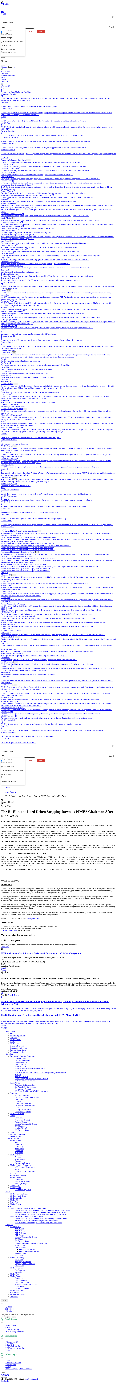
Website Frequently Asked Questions (18, 1369)
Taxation (18, 1108)
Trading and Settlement (23, 1110)
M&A (17, 1169)
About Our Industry (17, 1258)
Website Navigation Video (14, 1332)
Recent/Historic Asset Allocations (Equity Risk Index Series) (36, 1221)
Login (5, 67)
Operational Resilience (23, 1103)
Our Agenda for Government (25, 1087)
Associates (18, 1272)
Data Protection (20, 1064)
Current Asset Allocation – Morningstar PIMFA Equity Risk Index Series (41, 1218)
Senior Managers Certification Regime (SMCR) (32, 1079)
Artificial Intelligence (22, 1095)
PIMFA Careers (20, 1253)
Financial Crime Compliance (25, 1171)
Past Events (19, 1153)
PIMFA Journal (15, 1204)
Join (4, 14)
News (3, 77)
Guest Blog (14, 1202)
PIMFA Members (21, 1247)
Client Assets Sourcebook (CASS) (27, 1097)
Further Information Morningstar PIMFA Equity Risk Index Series (38, 1223)
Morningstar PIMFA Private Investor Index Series (28, 1208)
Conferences (19, 1144)
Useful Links (19, 1266)
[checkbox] (12, 33)
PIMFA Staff (19, 1229)
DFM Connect (20, 1126)
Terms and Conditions (13, 1363)
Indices (3, 79)
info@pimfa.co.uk (31, 1379)
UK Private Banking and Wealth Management (31, 1091)
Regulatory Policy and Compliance (22, 1056)
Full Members (20, 1270)
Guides (12, 1132)
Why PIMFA (5, 71)
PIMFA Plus (14, 1044)
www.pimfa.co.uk (33, 919)
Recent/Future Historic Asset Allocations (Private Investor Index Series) (40, 1212)
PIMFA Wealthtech (17, 1114)
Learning (4, 968)
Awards (17, 1142)
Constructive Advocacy (18, 1048)
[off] (2, 57)
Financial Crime (20, 1066)
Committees (19, 1118)
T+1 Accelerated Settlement (25, 1105)
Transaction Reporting (23, 1112)
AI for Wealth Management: (25, 1167)
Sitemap (8, 1367)
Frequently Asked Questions (25, 1264)
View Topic (5, 947)
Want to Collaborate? (17, 1295)
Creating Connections (18, 1050)
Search (41, 31)
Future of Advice (21, 1071)
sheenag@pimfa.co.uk (9, 930)
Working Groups (21, 1122)
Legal (7, 1361)
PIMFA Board (20, 1231)
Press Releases (10, 792)
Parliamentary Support (23, 1089)
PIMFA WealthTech (17, 1290)
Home (7, 788)
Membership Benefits (17, 1036)
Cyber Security (20, 1099)
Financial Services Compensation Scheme (30, 1068)
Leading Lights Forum (23, 1128)
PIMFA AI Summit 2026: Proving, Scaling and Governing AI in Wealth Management (41, 953)
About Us (4, 82)
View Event (5, 972)
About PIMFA (15, 1227)
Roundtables (19, 1149)
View (3, 993)
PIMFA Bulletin (16, 1198)
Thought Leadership (17, 1134)
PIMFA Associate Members (29, 1251)
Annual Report (20, 1245)
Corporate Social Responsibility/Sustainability (31, 1243)
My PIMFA (9, 1344)
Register (6, 4)
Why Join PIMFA (11, 1342)
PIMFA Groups (15, 1040)
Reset (30, 31)
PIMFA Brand (10, 1365)
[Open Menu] (2, 1303)
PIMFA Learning (16, 1155)
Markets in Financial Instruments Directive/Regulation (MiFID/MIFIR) (40, 1073)
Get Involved (15, 1186)
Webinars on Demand (22, 1163)
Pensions (18, 1075)
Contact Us (14, 1297)
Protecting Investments (23, 1262)
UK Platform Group (22, 1130)
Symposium (19, 1151)
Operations (14, 1093)
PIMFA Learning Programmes (21, 1165)
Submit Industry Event (23, 1190)
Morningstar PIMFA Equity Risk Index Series (26, 1216)
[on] (4, 57)
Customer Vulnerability (23, 1060)
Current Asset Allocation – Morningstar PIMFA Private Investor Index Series (42, 1210)
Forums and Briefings (22, 1120)
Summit (4, 970)
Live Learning (20, 1159)
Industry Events (15, 1188)
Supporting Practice (17, 1052)
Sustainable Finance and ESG (25, 1081)
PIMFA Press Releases (18, 1196)
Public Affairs (15, 1083)
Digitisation (19, 1101)
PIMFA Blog (14, 1200)
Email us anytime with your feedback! (31, 1317)
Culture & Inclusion (22, 1062)
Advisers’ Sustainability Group (26, 1124)
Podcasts (18, 1157)
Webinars (18, 1161)
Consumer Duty (20, 1058)
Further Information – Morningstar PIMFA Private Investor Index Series (40, 1214)
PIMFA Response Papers (19, 1194)
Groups (12, 1116)
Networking (19, 1147)
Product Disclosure (21, 1077)
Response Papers (16, 1136)
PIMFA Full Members (27, 1249)
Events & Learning (8, 75)
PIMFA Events (15, 1140)
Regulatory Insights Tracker (25, 1085)
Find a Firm (19, 1255)
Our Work (4, 73)
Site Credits (5, 1381)
